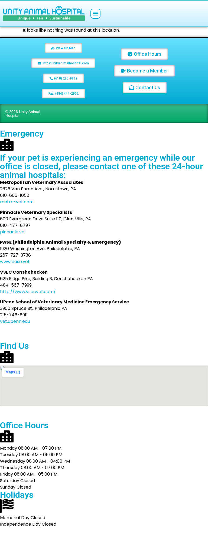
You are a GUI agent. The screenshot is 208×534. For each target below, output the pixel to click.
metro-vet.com (17, 202)
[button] (95, 14)
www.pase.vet (15, 261)
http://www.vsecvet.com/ (28, 291)
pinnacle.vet (13, 232)
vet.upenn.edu (15, 321)
